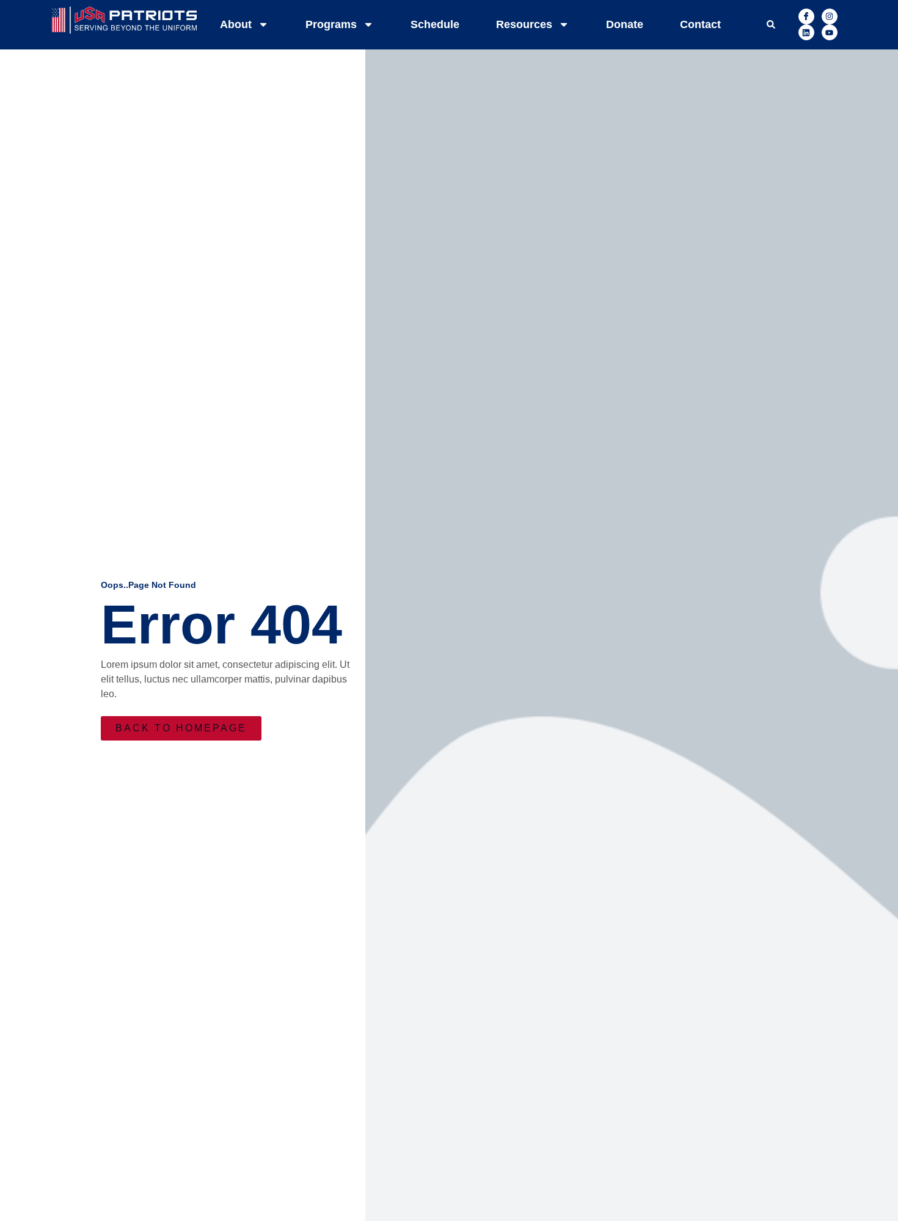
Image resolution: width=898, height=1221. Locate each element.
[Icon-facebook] (806, 16)
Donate (624, 24)
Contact (700, 24)
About (236, 24)
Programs (331, 24)
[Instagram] (830, 16)
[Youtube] (830, 32)
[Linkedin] (806, 32)
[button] (771, 24)
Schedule (435, 24)
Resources (524, 24)
